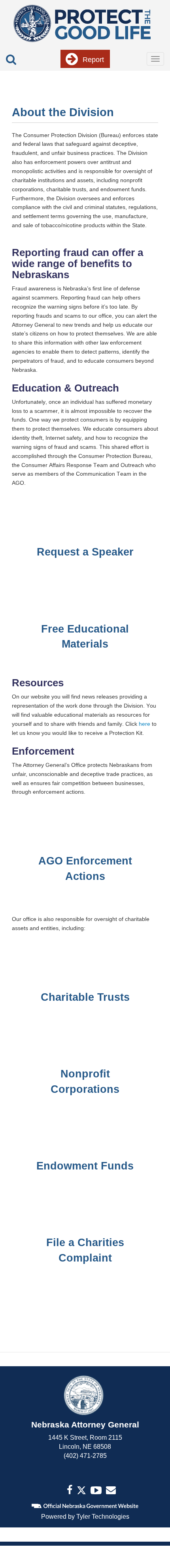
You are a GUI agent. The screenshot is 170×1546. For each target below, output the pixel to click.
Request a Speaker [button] (85, 552)
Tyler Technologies (102, 1516)
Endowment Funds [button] (85, 1166)
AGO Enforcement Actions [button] (85, 868)
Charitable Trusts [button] (85, 997)
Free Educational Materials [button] (85, 636)
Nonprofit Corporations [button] (85, 1081)
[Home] (82, 22)
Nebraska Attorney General (85, 1424)
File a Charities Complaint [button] (85, 1250)
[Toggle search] (11, 59)
